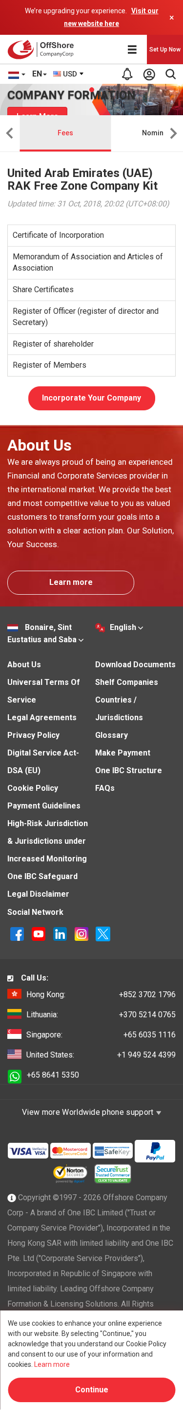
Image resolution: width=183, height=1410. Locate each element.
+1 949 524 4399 (101, 1054)
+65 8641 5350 (53, 1075)
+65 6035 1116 (101, 1034)
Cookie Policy (32, 788)
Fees (65, 133)
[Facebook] (18, 933)
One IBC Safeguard (42, 876)
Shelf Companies (126, 682)
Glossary (111, 735)
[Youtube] (39, 933)
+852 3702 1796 (101, 994)
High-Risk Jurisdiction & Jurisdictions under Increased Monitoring (47, 841)
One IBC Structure (128, 770)
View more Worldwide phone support (89, 1112)
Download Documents (135, 664)
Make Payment (122, 752)
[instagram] (82, 933)
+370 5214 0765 (101, 1014)
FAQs (105, 788)
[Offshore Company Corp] (43, 49)
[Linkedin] (61, 933)
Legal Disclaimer (38, 894)
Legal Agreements (42, 717)
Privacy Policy (33, 735)
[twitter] (103, 933)
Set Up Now (165, 49)
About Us (24, 664)
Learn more (71, 582)
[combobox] (68, 74)
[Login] (149, 74)
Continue (91, 1389)
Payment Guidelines (44, 805)
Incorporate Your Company (91, 398)
